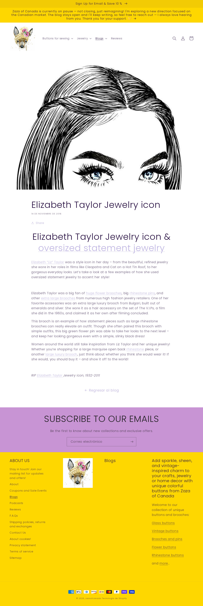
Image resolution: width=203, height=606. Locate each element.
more (163, 563)
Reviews (15, 509)
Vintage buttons (165, 531)
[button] (57, 38)
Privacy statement (23, 545)
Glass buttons (163, 523)
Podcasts (16, 503)
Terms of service (21, 551)
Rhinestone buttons (168, 555)
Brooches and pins (167, 539)
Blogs (14, 497)
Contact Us (18, 532)
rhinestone (135, 349)
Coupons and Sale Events (28, 490)
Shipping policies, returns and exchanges (27, 524)
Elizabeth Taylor (50, 375)
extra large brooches (58, 298)
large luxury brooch (61, 354)
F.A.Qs (14, 516)
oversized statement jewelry (101, 248)
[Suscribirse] (132, 441)
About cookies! (20, 539)
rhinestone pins (142, 293)
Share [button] (40, 223)
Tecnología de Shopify (114, 598)
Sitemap (16, 558)
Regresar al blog (104, 390)
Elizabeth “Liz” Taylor (47, 262)
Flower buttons (164, 547)
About (14, 484)
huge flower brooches (104, 293)
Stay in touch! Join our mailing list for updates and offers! (27, 473)
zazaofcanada (93, 598)
